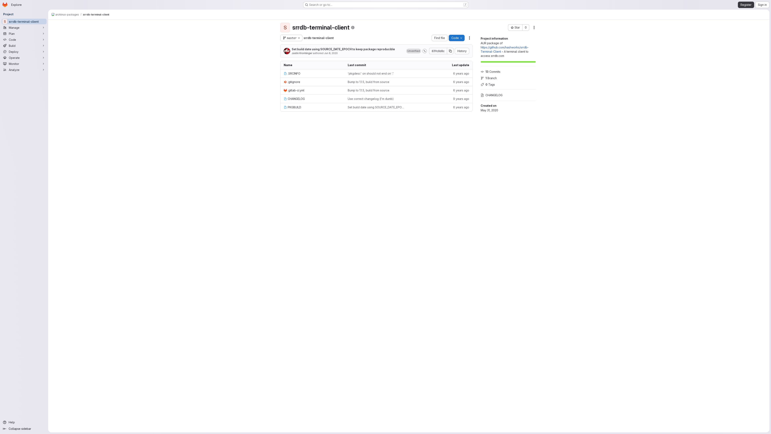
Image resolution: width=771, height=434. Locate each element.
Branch (491, 78)
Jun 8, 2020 (331, 53)
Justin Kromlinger (302, 53)
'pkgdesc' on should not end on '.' (371, 73)
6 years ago (461, 73)
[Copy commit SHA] (450, 51)
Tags (490, 84)
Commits (492, 71)
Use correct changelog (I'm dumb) (371, 98)
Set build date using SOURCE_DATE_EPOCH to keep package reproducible (343, 49)
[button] (413, 51)
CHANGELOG (494, 95)
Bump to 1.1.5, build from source (368, 82)
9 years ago (461, 98)
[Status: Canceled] (424, 51)
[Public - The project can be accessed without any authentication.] (352, 27)
